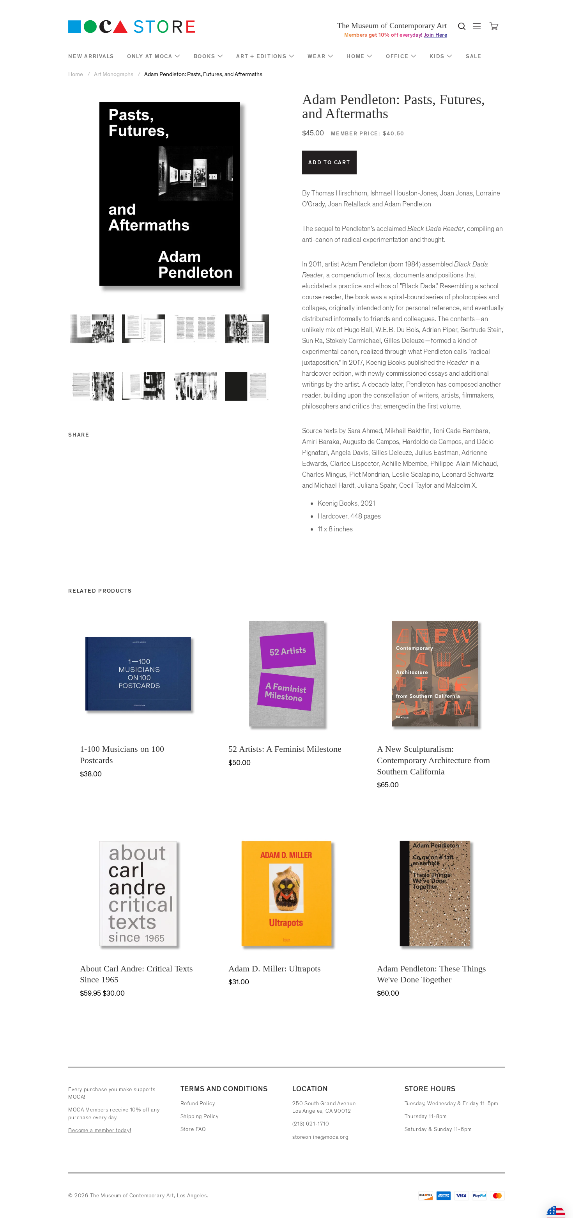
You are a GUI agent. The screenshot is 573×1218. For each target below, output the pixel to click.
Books (205, 56)
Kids (437, 56)
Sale (474, 56)
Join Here (435, 35)
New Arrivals (91, 56)
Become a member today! (99, 1130)
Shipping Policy (199, 1116)
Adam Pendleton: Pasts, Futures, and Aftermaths (203, 74)
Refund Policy (197, 1103)
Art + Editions (261, 56)
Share (79, 434)
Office (397, 56)
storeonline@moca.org (320, 1137)
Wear (316, 56)
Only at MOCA (150, 56)
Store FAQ (193, 1129)
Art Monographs (113, 74)
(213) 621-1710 (310, 1123)
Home (356, 56)
